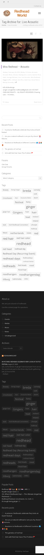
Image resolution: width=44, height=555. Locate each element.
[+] (22, 50)
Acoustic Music (8, 75)
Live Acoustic (26, 77)
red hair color (23, 238)
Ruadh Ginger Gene (9, 492)
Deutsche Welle (26, 198)
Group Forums (7, 167)
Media (23, 72)
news (29, 233)
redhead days (11, 258)
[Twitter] (4, 2)
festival (19, 202)
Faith (4, 77)
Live (19, 77)
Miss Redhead (35, 77)
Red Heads (22, 265)
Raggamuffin (7, 80)
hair (34, 212)
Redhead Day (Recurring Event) (19, 253)
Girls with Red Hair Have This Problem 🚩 (19, 153)
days (16, 198)
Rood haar (22, 270)
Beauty (5, 190)
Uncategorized (10, 336)
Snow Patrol (35, 80)
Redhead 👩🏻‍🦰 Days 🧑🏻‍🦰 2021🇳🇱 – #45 (15, 489)
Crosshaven (7, 198)
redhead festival (28, 261)
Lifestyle (34, 225)
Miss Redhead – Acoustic (16, 66)
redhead (14, 80)
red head (7, 249)
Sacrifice (21, 80)
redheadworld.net (10, 356)
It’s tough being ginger (10, 501)
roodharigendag (29, 274)
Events (7, 319)
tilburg (6, 279)
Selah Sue (27, 80)
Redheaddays (28, 258)
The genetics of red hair (13, 149)
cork (35, 194)
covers (29, 75)
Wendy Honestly (8, 82)
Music (5, 233)
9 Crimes (28, 72)
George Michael (12, 77)
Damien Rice (37, 75)
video (26, 279)
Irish (4, 225)
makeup (34, 229)
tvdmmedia (17, 279)
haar (27, 212)
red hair (8, 238)
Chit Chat (5, 164)
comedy (37, 190)
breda (27, 191)
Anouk (15, 75)
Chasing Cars (22, 75)
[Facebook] (8, 2)
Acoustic (35, 72)
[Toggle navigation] (39, 13)
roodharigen (9, 274)
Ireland (35, 221)
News (7, 331)
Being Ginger (15, 190)
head (27, 217)
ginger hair (6, 212)
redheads (9, 266)
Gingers (18, 212)
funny (28, 202)
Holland (35, 217)
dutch (36, 198)
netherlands (17, 233)
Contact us (37, 6)
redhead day (20, 249)
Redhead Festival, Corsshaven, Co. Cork (16, 499)
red (36, 233)
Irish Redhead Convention (18, 225)
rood (31, 265)
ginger (30, 207)
